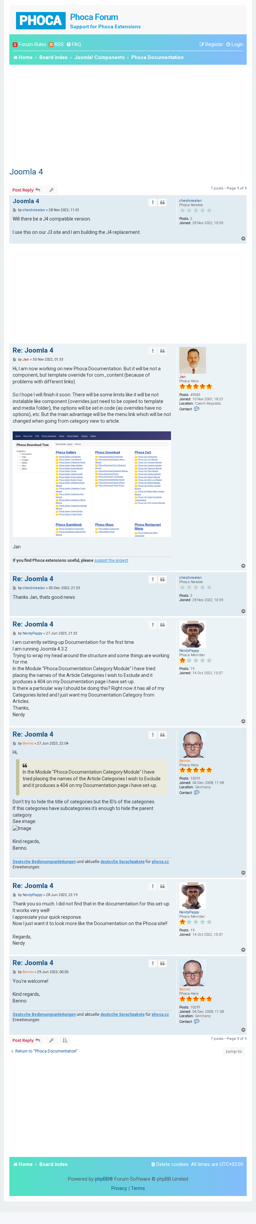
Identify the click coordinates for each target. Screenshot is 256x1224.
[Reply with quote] (162, 202)
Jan (182, 377)
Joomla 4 (26, 171)
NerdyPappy (189, 651)
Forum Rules (32, 44)
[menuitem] (73, 44)
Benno (184, 761)
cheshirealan (190, 200)
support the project (111, 560)
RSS (59, 44)
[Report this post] (152, 202)
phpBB (102, 1179)
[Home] (41, 20)
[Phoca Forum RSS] (51, 44)
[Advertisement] (128, 114)
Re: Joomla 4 (33, 350)
